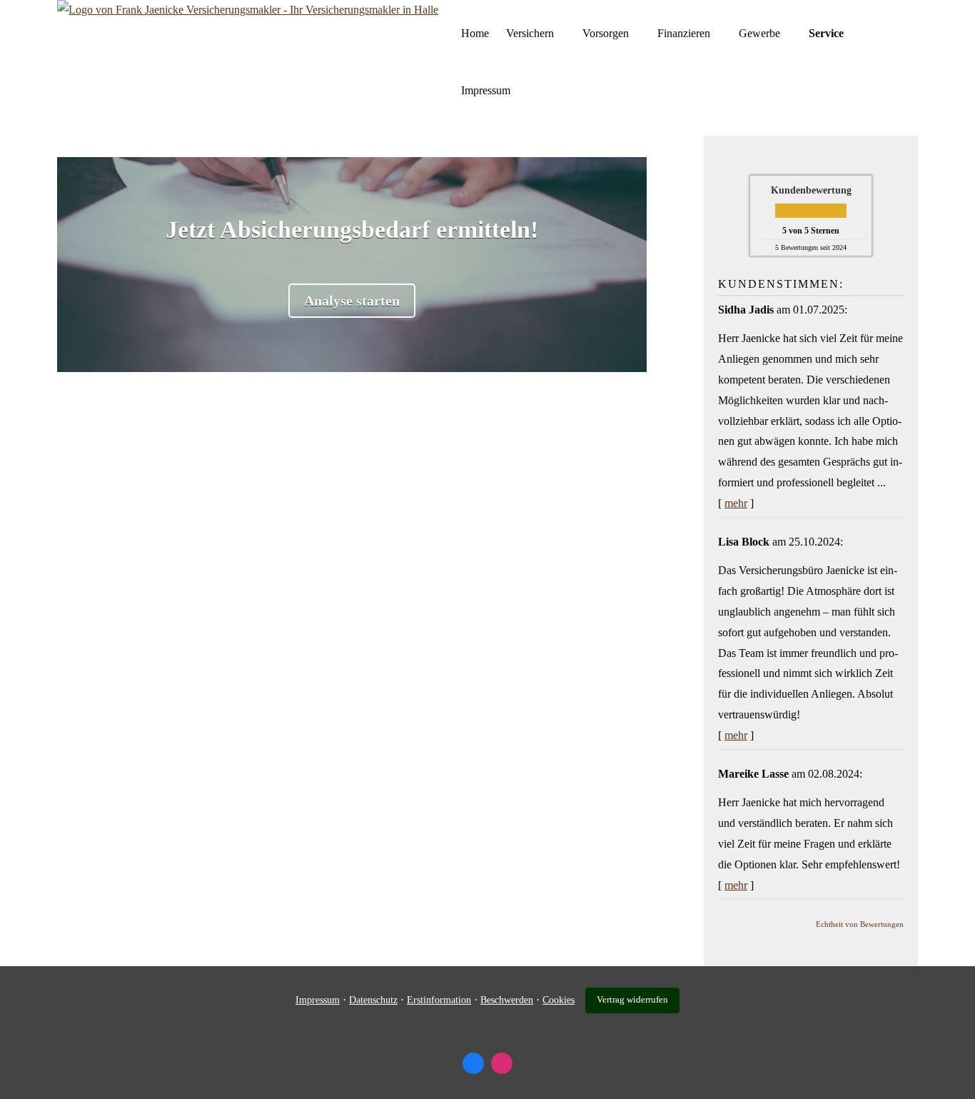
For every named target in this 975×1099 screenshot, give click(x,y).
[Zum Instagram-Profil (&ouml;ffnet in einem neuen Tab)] (501, 1063)
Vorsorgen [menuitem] (605, 33)
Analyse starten (352, 300)
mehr (735, 503)
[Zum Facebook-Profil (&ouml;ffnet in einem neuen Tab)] (473, 1063)
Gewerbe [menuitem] (759, 33)
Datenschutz (373, 1000)
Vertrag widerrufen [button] (632, 1000)
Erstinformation (439, 1000)
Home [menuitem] (475, 33)
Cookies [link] (558, 1000)
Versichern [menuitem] (530, 33)
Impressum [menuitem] (485, 90)
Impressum (317, 1000)
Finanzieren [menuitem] (683, 33)
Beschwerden (506, 1000)
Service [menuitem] (826, 33)
